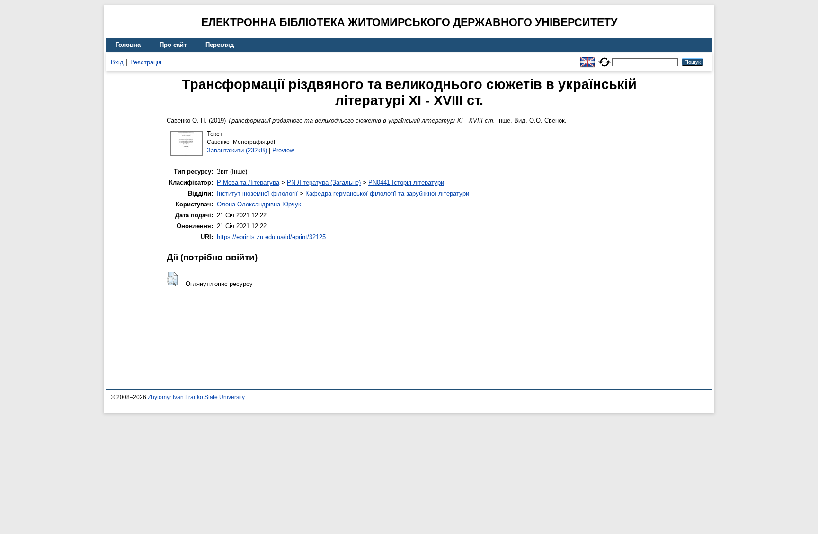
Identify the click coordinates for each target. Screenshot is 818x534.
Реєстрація (145, 62)
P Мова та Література (248, 182)
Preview (283, 150)
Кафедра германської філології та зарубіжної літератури (387, 193)
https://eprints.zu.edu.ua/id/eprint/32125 (271, 236)
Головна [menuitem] (128, 44)
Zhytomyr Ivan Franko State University (196, 397)
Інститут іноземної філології (257, 193)
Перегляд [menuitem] (219, 44)
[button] (172, 279)
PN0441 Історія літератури (406, 182)
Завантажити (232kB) (237, 150)
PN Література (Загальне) (324, 182)
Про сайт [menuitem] (173, 44)
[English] (587, 58)
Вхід (117, 62)
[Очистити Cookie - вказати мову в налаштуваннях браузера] (604, 58)
